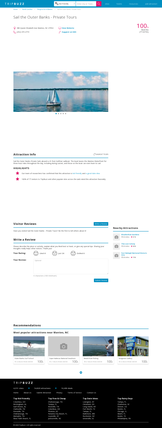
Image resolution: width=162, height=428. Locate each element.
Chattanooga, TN (20, 414)
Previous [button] (16, 92)
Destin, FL (122, 409)
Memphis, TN (19, 416)
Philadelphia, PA (124, 418)
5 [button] (65, 113)
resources (133, 4)
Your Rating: (19, 253)
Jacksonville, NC (54, 418)
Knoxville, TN (18, 411)
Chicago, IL (122, 411)
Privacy (59, 393)
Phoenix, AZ (53, 411)
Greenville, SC (88, 418)
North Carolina (27, 9)
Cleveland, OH (88, 404)
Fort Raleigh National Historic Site (134, 254)
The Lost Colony (128, 244)
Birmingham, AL (20, 404)
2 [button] (58, 113)
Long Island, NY (89, 406)
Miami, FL (122, 414)
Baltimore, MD (89, 414)
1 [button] (56, 113)
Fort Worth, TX (89, 409)
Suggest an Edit (69, 32)
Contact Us (91, 393)
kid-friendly (77, 173)
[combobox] (65, 3)
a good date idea (93, 173)
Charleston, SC (124, 404)
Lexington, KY (88, 402)
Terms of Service (75, 393)
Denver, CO (122, 406)
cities (107, 4)
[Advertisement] (81, 52)
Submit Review (101, 280)
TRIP (15, 3)
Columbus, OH (19, 402)
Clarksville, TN (19, 409)
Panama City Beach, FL (57, 414)
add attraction (151, 4)
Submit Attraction (44, 393)
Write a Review (101, 224)
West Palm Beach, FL (22, 418)
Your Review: (19, 260)
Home (15, 9)
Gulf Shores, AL (19, 406)
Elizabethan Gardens (130, 234)
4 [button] (63, 113)
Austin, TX (122, 416)
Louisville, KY (53, 416)
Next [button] (105, 92)
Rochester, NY (89, 416)
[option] (60, 92)
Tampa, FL (52, 404)
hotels (119, 4)
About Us (27, 393)
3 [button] (60, 113)
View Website (68, 28)
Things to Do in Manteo (45, 9)
